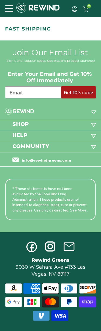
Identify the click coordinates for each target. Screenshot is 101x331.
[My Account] (75, 9)
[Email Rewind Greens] (69, 246)
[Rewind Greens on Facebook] (31, 246)
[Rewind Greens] (38, 8)
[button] (9, 7)
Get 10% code (78, 92)
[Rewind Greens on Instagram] (50, 246)
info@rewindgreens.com (46, 160)
